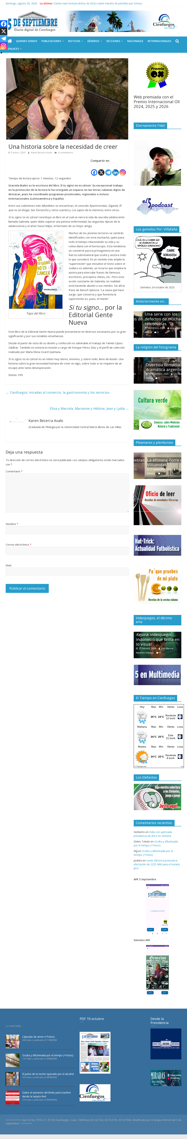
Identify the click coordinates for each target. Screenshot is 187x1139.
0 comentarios (65, 152)
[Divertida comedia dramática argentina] (158, 359)
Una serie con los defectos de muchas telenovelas (155, 318)
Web (9, 565)
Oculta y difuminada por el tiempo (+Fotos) (47, 1055)
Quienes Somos (26, 41)
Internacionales (159, 41)
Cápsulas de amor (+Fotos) (38, 1036)
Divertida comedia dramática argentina (155, 367)
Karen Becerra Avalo (42, 152)
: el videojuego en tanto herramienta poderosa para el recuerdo (157, 637)
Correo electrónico (18, 544)
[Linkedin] (115, 170)
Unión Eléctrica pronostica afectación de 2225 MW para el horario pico (157, 864)
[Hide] (1, 52)
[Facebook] (94, 170)
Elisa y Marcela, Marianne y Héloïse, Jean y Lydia (89, 408)
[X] (101, 170)
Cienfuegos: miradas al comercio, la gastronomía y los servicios (57, 392)
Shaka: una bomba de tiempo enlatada (76, 3)
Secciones (113, 41)
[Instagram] (122, 170)
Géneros (93, 41)
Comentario (14, 471)
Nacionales (135, 41)
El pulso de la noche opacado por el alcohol (48, 1074)
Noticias (74, 41)
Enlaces (13, 48)
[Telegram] (108, 170)
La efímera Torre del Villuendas (155, 462)
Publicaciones (51, 41)
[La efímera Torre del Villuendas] (158, 454)
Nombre (12, 524)
